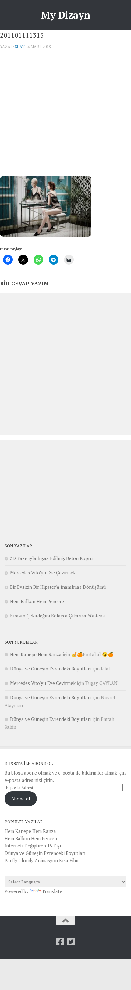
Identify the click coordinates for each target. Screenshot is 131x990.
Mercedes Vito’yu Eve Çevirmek (43, 572)
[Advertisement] (65, 115)
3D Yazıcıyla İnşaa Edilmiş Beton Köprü (51, 558)
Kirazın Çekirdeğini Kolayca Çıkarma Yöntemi (57, 615)
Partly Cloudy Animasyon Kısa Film (41, 860)
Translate (52, 891)
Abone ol (20, 799)
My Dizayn (65, 15)
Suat (20, 46)
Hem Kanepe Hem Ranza (36, 654)
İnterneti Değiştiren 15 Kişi (33, 846)
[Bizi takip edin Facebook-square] (60, 942)
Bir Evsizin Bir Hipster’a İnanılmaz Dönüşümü (58, 587)
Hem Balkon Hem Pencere (37, 601)
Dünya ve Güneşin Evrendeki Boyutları (50, 669)
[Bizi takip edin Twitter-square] (71, 942)
